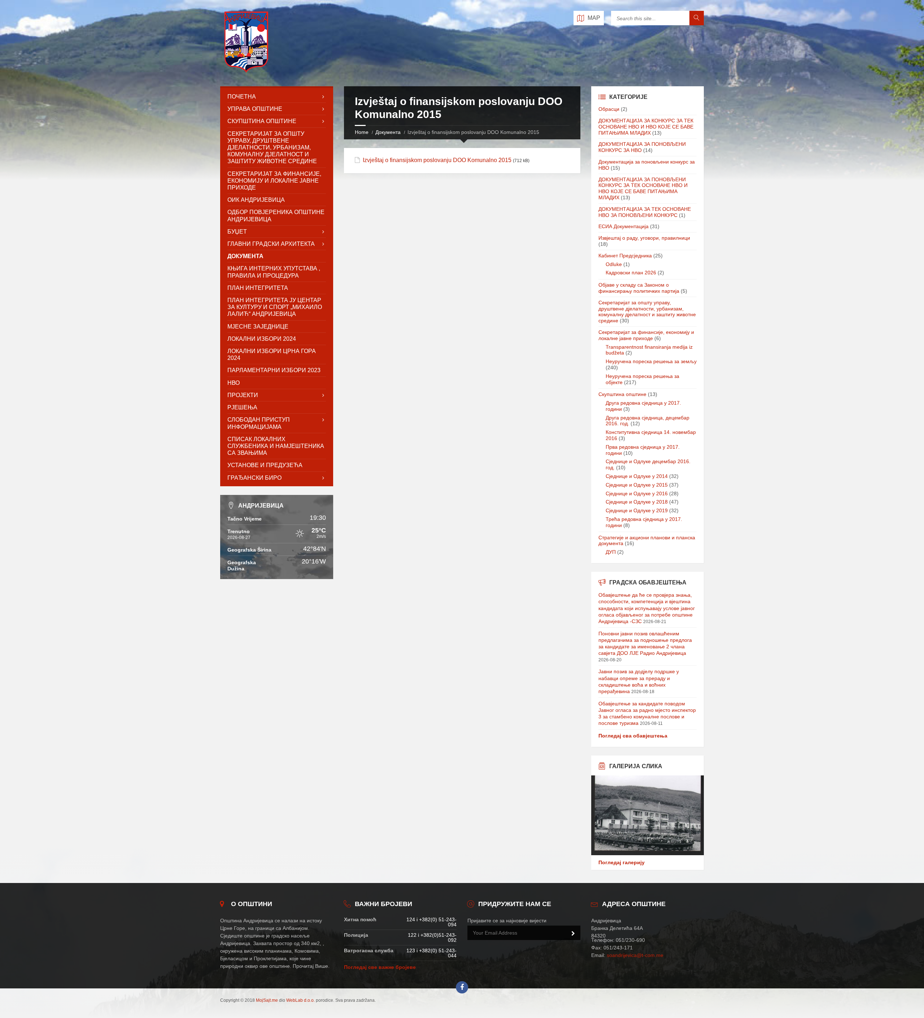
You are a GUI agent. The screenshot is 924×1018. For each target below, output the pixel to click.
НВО (233, 383)
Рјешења (242, 407)
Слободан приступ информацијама (258, 423)
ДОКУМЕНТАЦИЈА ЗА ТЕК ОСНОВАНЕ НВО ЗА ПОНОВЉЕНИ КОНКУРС (644, 212)
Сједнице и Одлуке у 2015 (637, 485)
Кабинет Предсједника (625, 255)
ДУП (611, 552)
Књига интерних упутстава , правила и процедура (273, 271)
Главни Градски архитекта (271, 244)
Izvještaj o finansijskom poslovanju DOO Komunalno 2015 (437, 160)
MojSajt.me (267, 1000)
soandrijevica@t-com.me (635, 955)
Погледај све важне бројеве (380, 967)
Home (362, 132)
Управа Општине (254, 109)
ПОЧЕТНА (241, 96)
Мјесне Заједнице (257, 326)
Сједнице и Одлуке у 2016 (637, 493)
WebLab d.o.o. (300, 1000)
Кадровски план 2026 (631, 272)
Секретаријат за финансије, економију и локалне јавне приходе (274, 181)
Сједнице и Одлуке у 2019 (637, 510)
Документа (388, 132)
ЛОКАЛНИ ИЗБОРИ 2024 (261, 339)
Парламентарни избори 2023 (274, 370)
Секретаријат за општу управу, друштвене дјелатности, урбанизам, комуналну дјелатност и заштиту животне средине (647, 311)
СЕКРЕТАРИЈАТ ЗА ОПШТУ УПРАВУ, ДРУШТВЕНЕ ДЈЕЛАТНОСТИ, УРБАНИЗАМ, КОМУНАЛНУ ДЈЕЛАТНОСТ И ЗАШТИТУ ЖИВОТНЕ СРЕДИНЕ (272, 148)
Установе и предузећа (264, 465)
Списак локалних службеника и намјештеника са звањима (275, 446)
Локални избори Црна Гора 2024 (271, 354)
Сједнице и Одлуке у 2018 (637, 502)
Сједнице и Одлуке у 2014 (637, 476)
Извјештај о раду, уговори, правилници (644, 238)
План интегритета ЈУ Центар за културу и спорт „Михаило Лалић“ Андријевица (274, 307)
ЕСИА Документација (623, 226)
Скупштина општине (622, 394)
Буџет (237, 232)
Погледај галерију (621, 862)
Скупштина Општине (261, 121)
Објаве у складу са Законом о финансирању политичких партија (638, 288)
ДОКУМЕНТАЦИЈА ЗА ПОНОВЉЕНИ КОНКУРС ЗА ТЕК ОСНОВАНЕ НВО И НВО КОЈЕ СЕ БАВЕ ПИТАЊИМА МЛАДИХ (643, 188)
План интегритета (257, 288)
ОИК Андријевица (256, 200)
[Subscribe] (573, 933)
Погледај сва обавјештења (632, 736)
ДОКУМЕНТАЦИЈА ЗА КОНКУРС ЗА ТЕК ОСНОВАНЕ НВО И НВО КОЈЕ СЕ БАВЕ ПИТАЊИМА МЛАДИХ (645, 127)
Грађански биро (254, 478)
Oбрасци (608, 109)
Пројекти (242, 395)
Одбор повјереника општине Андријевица (275, 215)
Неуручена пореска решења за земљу (651, 361)
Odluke (614, 264)
